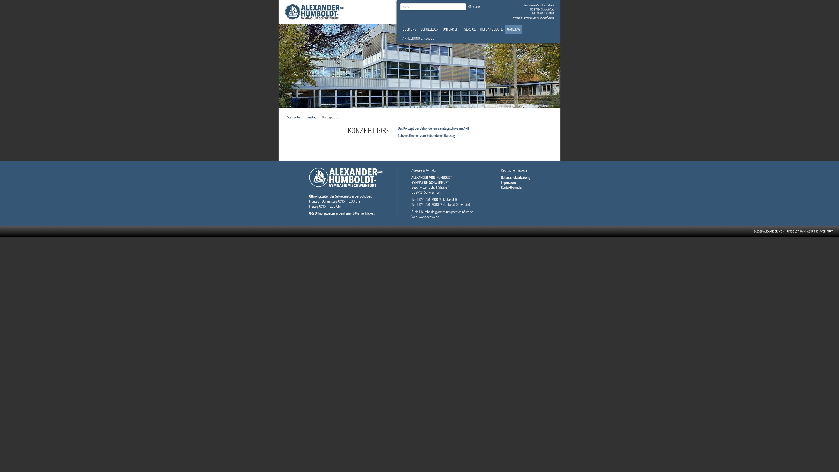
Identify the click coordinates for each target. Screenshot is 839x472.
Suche (476, 7)
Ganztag (311, 117)
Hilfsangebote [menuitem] (491, 29)
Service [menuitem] (470, 29)
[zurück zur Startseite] (314, 11)
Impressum (508, 182)
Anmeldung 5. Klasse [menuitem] (418, 38)
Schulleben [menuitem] (430, 29)
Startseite (293, 117)
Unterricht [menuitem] (451, 29)
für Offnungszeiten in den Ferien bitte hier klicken (342, 213)
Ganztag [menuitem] (513, 29)
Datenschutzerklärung (515, 177)
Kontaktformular (512, 187)
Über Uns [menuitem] (409, 29)
